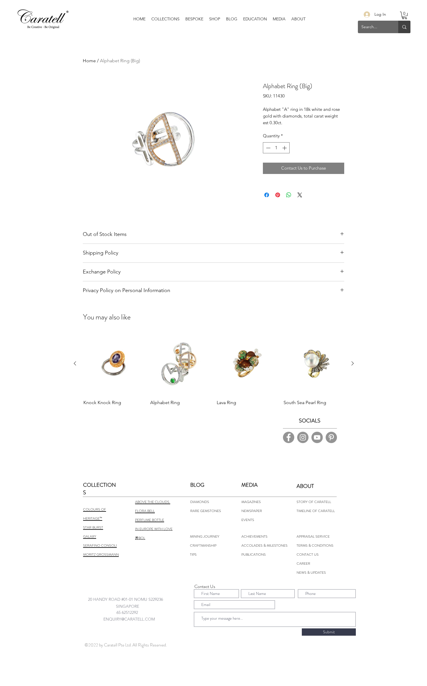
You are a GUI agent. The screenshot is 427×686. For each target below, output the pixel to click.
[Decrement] (268, 148)
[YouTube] (317, 437)
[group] (213, 374)
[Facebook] (288, 437)
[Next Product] (352, 363)
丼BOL (140, 538)
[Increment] (285, 148)
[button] (194, 19)
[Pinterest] (331, 437)
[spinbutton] (276, 148)
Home (89, 60)
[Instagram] (302, 437)
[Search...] (404, 27)
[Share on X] (299, 194)
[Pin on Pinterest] (277, 194)
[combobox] (131, 599)
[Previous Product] (74, 363)
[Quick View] (113, 363)
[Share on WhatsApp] (288, 194)
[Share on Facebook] (266, 194)
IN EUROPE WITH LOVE (154, 529)
